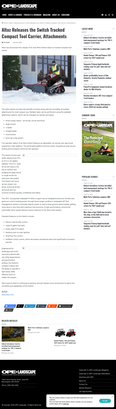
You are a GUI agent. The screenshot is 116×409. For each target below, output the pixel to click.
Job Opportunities (85, 391)
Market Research (85, 388)
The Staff (6, 42)
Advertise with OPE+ (86, 377)
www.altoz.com (8, 295)
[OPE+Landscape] (19, 6)
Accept (105, 401)
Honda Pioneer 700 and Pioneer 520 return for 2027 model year (65, 341)
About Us (82, 381)
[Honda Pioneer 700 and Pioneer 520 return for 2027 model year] (65, 332)
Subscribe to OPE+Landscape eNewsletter (94, 374)
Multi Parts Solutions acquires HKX (38, 328)
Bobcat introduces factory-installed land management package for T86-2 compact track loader (11, 347)
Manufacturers (19, 23)
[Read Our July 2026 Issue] (98, 142)
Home (5, 23)
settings (66, 404)
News (4, 14)
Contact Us (83, 384)
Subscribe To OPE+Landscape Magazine (94, 370)
